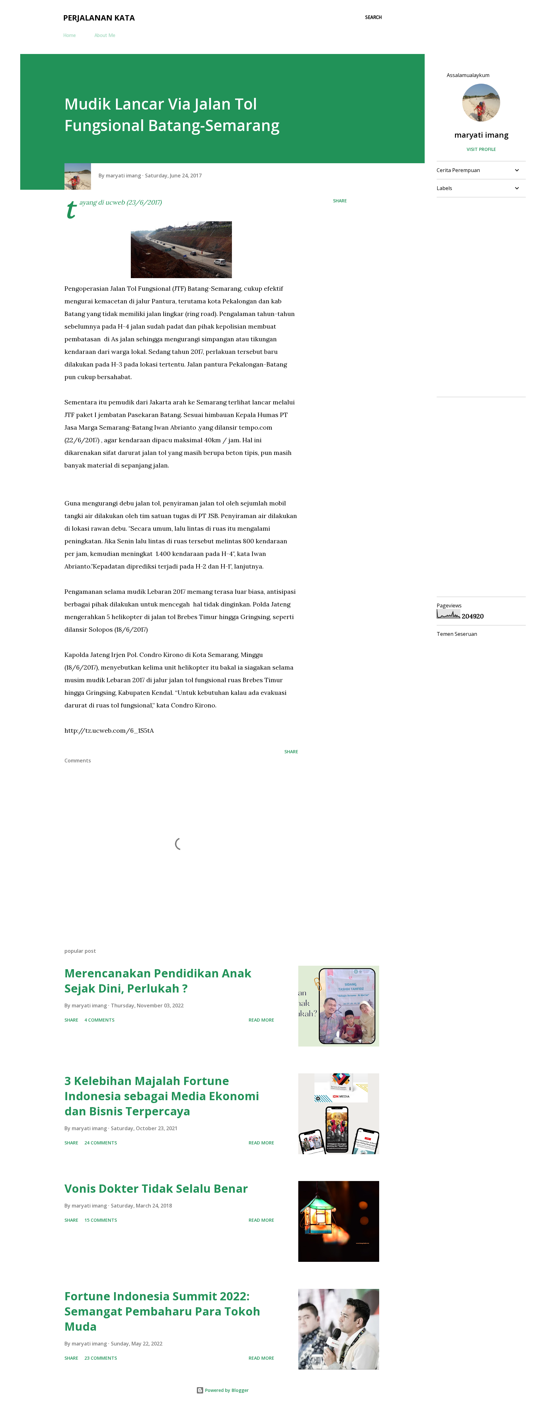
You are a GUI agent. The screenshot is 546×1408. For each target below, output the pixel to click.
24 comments (100, 1143)
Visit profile (481, 149)
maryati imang (481, 134)
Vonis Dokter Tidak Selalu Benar (156, 1188)
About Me (104, 35)
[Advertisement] (479, 297)
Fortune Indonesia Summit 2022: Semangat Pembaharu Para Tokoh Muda (162, 1311)
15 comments (100, 1220)
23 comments (100, 1358)
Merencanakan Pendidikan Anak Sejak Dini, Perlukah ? (158, 980)
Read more (261, 1020)
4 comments (99, 1020)
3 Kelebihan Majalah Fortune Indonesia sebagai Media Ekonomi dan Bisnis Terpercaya (161, 1096)
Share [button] (340, 201)
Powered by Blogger (226, 1390)
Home (69, 35)
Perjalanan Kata (99, 17)
